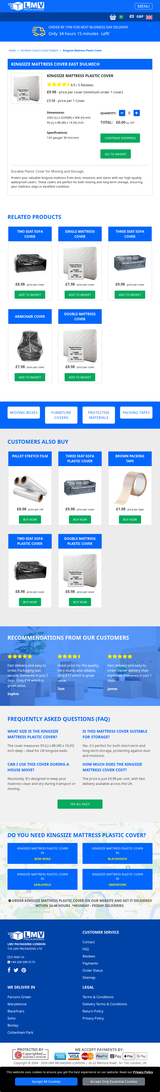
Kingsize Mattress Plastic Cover (82, 50)
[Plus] (137, 113)
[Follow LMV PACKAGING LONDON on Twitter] (16, 971)
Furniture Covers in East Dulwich (39, 50)
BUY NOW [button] (30, 519)
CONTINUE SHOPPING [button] (120, 138)
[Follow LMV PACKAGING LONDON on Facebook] (9, 971)
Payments (90, 963)
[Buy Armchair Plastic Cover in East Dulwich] (30, 345)
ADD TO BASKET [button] (30, 295)
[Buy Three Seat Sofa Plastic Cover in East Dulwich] (130, 263)
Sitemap (88, 977)
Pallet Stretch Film (30, 456)
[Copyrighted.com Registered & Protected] (32, 1053)
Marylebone (17, 1004)
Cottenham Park (20, 1032)
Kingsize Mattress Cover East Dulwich (55, 64)
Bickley (13, 1025)
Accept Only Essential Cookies (113, 1081)
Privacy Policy (143, 1072)
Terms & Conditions (98, 997)
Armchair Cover (30, 316)
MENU (144, 6)
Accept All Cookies (46, 1081)
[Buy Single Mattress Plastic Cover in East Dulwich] (80, 263)
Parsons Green (19, 997)
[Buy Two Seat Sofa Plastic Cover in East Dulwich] (30, 263)
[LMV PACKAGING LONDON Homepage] (26, 6)
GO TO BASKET (115, 154)
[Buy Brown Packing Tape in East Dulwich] (130, 487)
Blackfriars (16, 1011)
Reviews (88, 956)
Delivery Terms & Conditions (104, 1004)
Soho (12, 1018)
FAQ (85, 949)
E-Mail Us (17, 957)
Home (12, 50)
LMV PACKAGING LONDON (66, 1063)
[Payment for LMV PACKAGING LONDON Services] (100, 1053)
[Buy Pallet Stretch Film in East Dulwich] (30, 487)
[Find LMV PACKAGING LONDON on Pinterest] (23, 971)
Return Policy (92, 1011)
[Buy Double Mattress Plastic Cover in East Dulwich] (80, 345)
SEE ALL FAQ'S (80, 804)
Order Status (92, 970)
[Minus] (122, 113)
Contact (88, 942)
